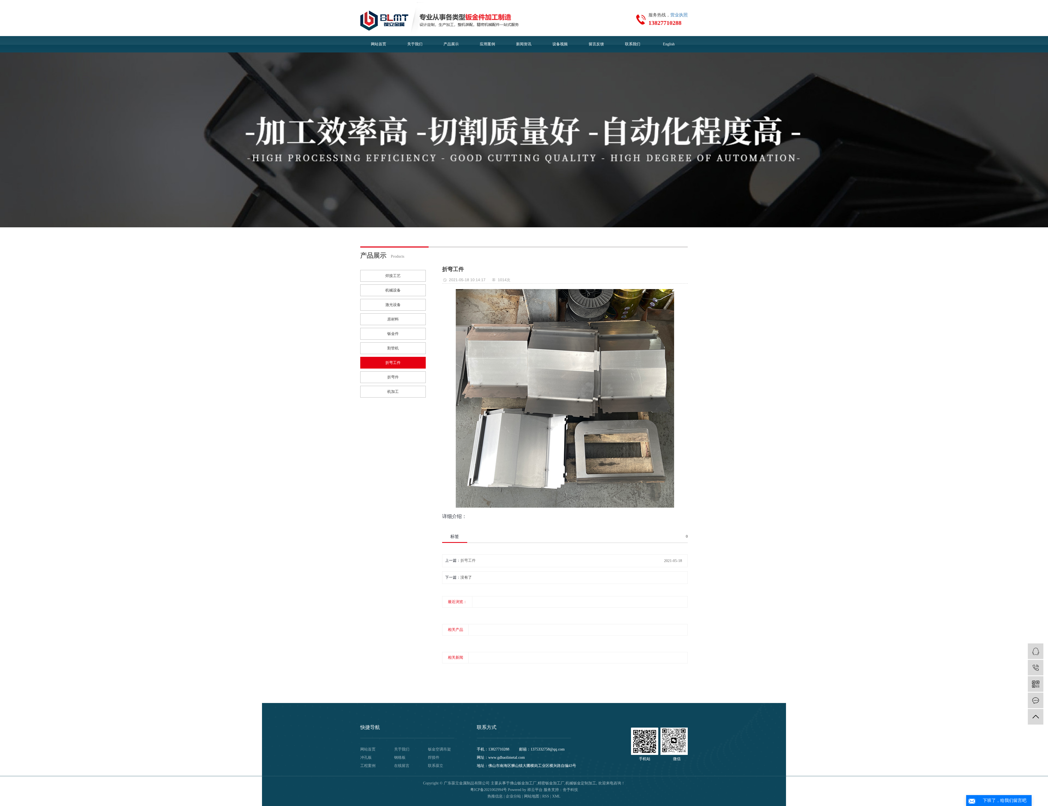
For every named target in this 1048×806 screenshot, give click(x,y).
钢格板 (400, 757)
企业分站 (513, 796)
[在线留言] (1035, 700)
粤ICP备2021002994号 (488, 790)
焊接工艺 (393, 276)
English (669, 44)
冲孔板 (366, 757)
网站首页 (378, 44)
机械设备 (393, 290)
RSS (545, 796)
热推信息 (495, 796)
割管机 (393, 348)
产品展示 (451, 44)
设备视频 (560, 44)
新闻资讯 (523, 44)
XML (556, 796)
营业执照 (679, 15)
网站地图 (531, 796)
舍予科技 (570, 790)
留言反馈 (596, 44)
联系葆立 (435, 766)
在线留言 (401, 766)
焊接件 (433, 757)
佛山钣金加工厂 (523, 783)
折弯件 (393, 377)
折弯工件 (393, 363)
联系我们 (632, 44)
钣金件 (393, 334)
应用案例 (487, 44)
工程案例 (368, 766)
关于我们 (414, 44)
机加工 (393, 392)
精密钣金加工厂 (551, 783)
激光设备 (393, 305)
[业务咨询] (1035, 651)
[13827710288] (1035, 667)
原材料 (393, 319)
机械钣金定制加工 (580, 783)
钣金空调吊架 (439, 749)
